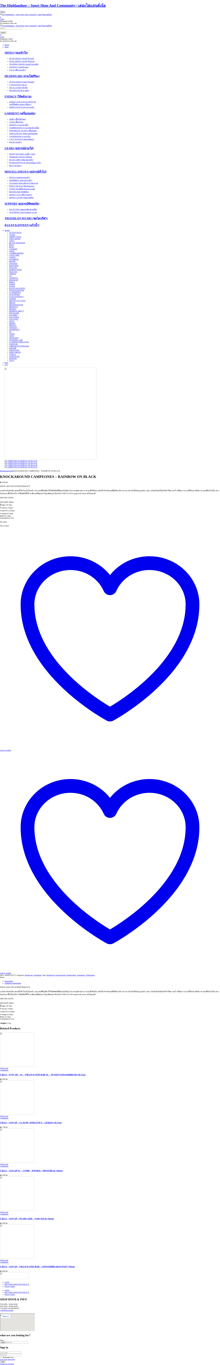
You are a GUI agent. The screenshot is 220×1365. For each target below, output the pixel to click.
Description (9, 981)
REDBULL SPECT (16, 311)
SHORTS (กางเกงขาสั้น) (18, 125)
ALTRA (12, 235)
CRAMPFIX (14, 259)
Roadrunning (71, 975)
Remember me (8, 1357)
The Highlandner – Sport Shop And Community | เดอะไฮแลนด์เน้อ (53, 5)
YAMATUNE (14, 356)
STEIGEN (13, 328)
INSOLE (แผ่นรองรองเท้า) (19, 177)
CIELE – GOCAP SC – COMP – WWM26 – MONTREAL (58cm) (31, 1171)
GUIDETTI (13, 278)
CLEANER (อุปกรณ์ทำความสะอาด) (23, 183)
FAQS (7, 1282)
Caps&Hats (4, 1070)
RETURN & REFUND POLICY (17, 1284)
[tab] (112, 981)
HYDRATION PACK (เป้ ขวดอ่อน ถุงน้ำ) (25, 163)
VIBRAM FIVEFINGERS (19, 346)
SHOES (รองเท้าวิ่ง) (16, 52)
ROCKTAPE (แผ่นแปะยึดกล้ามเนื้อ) (23, 210)
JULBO (12, 286)
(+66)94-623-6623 (6, 1310)
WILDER (12, 348)
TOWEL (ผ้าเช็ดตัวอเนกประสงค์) (22, 189)
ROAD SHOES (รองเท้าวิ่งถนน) (21, 59)
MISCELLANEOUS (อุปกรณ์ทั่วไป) (26, 171)
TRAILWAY (14, 338)
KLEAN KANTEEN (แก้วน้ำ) (22, 225)
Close (2, 19)
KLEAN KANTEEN (17, 288)
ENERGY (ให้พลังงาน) (18, 96)
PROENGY (13, 307)
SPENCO (12, 325)
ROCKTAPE (14, 313)
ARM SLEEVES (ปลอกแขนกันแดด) (23, 134)
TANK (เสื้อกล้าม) (16, 122)
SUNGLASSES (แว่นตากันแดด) (21, 82)
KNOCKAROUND (16, 290)
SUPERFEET (14, 330)
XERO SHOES (15, 352)
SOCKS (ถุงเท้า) (15, 142)
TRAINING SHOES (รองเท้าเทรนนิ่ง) (23, 64)
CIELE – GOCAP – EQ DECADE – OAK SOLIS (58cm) (27, 1218)
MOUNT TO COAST (17, 301)
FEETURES (13, 266)
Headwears (8, 471)
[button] (110, 17)
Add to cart (4, 1068)
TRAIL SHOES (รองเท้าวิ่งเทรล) (21, 61)
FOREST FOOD (15, 270)
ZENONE (13, 359)
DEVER (12, 261)
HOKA (12, 282)
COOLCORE (14, 255)
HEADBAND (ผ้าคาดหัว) (19, 91)
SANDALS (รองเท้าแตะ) (19, 67)
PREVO (12, 303)
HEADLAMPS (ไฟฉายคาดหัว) (21, 160)
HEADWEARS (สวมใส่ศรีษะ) (22, 76)
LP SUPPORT (14, 295)
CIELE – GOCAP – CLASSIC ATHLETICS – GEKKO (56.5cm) (31, 1122)
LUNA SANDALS (16, 297)
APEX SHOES (15, 239)
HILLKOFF (13, 280)
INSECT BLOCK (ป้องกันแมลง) (21, 186)
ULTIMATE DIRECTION (19, 342)
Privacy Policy (10, 1286)
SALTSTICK (14, 317)
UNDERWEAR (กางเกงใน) (20, 136)
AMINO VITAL (15, 237)
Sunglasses (38, 975)
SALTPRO (13, 315)
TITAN (12, 334)
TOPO (11, 336)
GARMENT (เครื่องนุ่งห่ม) (20, 113)
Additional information (13, 983)
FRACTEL (13, 272)
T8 (10, 332)
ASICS (11, 241)
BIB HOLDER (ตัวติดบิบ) (19, 192)
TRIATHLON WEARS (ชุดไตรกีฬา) (26, 218)
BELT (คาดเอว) (15, 166)
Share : (2, 977)
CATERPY (13, 249)
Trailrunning (90, 975)
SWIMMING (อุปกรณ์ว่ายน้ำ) (20, 180)
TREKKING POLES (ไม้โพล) (20, 157)
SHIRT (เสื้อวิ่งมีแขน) (17, 119)
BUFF (11, 247)
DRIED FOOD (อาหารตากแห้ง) (21, 107)
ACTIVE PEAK (15, 233)
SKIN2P (12, 323)
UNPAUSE (13, 344)
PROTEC (12, 309)
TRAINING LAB (15, 340)
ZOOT (11, 361)
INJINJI (12, 284)
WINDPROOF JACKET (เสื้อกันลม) (23, 131)
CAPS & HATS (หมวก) (18, 85)
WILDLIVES (14, 350)
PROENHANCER (16, 305)
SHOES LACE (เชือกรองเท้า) (20, 195)
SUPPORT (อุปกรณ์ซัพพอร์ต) (22, 203)
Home (2, 471)
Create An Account (7, 1364)
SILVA (11, 321)
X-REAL (12, 354)
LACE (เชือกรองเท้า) (17, 70)
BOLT (11, 245)
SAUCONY (13, 319)
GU (10, 276)
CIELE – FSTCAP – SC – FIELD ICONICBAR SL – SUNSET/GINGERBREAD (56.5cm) (43, 1075)
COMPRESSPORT (16, 253)
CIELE (11, 251)
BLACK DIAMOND (17, 243)
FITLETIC (13, 268)
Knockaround (61, 975)
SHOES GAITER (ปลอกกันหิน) (21, 198)
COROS (12, 257)
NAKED (12, 299)
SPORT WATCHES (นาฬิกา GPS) (22, 154)
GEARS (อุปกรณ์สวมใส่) (19, 148)
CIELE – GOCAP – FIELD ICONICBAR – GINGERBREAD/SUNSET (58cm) (37, 1266)
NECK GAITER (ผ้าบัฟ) (18, 88)
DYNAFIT (13, 264)
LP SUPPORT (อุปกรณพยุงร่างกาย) (23, 212)
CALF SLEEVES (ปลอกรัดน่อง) (21, 139)
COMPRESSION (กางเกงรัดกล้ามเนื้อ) (24, 128)
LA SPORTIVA (15, 292)
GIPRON (12, 274)
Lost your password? (7, 1359)
